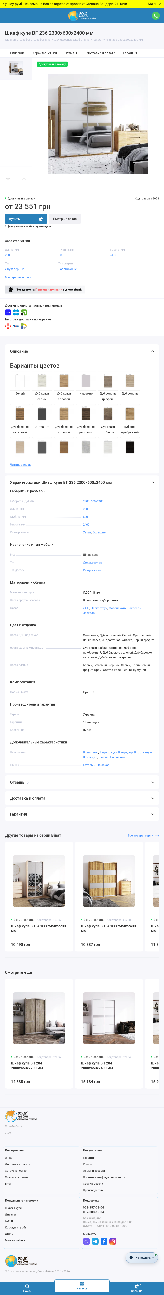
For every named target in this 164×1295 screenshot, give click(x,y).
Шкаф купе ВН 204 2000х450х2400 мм (97, 1065)
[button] (8, 179)
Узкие (87, 532)
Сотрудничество (16, 1170)
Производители (93, 1190)
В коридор (125, 752)
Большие (99, 532)
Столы (9, 1233)
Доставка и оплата (101, 53)
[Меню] (7, 15)
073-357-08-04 (93, 1207)
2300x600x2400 (93, 501)
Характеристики (44, 53)
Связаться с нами (16, 1177)
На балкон (117, 757)
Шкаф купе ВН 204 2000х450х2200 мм (27, 1065)
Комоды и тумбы (16, 1227)
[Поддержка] (155, 16)
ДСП (86, 608)
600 (60, 255)
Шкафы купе (13, 1208)
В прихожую (108, 752)
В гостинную (143, 752)
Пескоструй (99, 608)
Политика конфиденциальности (104, 1177)
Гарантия (130, 53)
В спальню (90, 752)
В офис (104, 757)
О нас (8, 1157)
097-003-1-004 (93, 1212)
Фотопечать (117, 608)
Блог (8, 1183)
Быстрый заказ (65, 219)
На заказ (103, 765)
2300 (8, 255)
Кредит (87, 1164)
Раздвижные (67, 269)
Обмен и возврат (94, 1170)
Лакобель (134, 608)
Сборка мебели (93, 1183)
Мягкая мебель (15, 1240)
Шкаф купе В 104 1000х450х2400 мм (108, 928)
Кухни (9, 1220)
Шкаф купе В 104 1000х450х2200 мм (38, 928)
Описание (17, 53)
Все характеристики (18, 277)
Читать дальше (20, 464)
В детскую (90, 757)
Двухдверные (14, 269)
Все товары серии (140, 835)
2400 (113, 255)
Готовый (89, 765)
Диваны (10, 1214)
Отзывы (72, 53)
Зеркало (89, 613)
